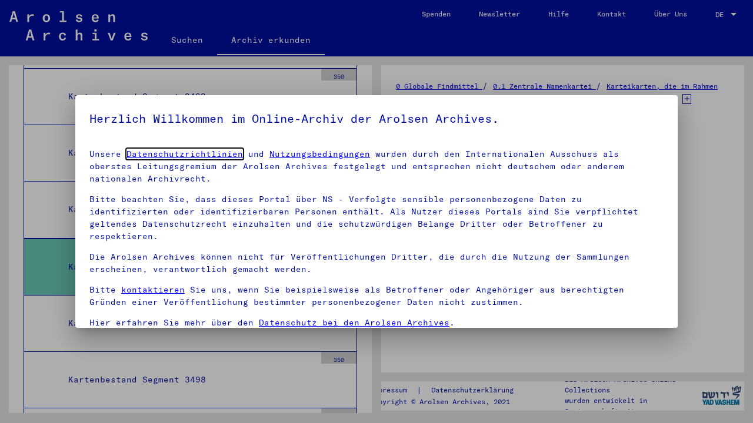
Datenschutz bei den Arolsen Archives (354, 322)
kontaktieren (153, 289)
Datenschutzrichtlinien (184, 154)
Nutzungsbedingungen (319, 154)
